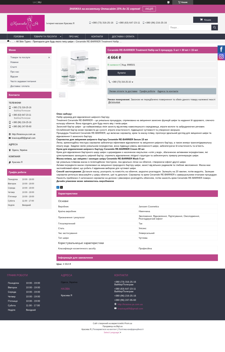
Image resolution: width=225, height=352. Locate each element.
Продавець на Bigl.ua (113, 326)
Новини (14, 62)
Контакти (97, 36)
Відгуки (14, 76)
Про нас (74, 36)
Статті (13, 67)
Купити (122, 72)
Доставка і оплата (123, 36)
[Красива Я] (26, 30)
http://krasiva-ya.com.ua (23, 134)
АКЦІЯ (149, 8)
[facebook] (57, 187)
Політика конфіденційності (131, 329)
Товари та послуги (45, 36)
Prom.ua (128, 323)
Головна (19, 36)
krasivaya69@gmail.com (23, 138)
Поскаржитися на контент (105, 329)
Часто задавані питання (23, 81)
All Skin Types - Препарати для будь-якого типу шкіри (44, 41)
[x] (61, 187)
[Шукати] (214, 27)
